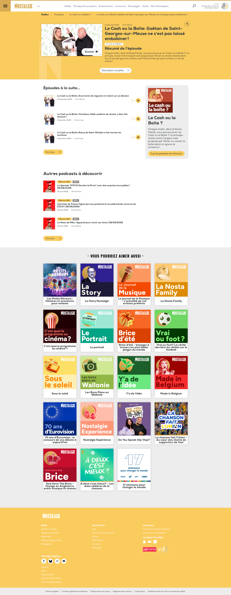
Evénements (106, 6)
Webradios (46, 536)
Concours (120, 6)
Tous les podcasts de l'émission (166, 153)
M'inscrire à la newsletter (154, 533)
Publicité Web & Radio (51, 578)
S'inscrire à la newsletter (103, 533)
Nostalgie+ (134, 6)
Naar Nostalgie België (51, 582)
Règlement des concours (122, 591)
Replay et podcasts (50, 533)
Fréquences (46, 544)
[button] (116, 70)
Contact (45, 567)
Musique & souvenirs (85, 6)
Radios (45, 14)
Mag (94, 529)
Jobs (43, 571)
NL (38, 6)
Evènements (97, 540)
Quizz (145, 6)
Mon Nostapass (160, 6)
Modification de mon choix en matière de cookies (166, 591)
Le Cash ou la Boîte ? (80, 14)
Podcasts (59, 14)
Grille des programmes (51, 540)
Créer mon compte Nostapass (156, 529)
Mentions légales (52, 591)
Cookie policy (140, 591)
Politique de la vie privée (100, 591)
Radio (68, 6)
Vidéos (95, 536)
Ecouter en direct (49, 529)
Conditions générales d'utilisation (75, 591)
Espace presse (47, 574)
